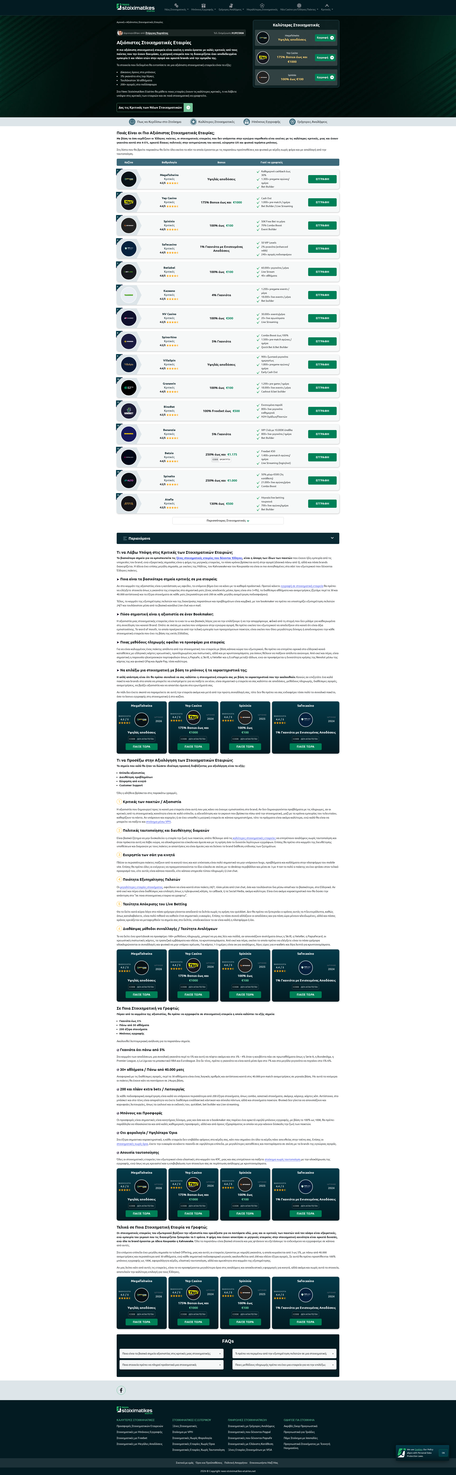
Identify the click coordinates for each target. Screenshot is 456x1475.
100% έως (221, 225)
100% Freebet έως (221, 411)
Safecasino (169, 246)
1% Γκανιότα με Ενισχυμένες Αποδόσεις (221, 248)
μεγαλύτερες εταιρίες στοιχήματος (141, 887)
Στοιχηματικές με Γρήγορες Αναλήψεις (251, 1426)
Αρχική (120, 22)
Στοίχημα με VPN (182, 1431)
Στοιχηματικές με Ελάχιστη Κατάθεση (250, 1443)
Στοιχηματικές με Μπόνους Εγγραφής (139, 1431)
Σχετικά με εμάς (184, 1462)
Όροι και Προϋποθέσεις (209, 1462)
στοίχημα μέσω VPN (158, 821)
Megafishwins (169, 177)
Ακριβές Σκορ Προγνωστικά (300, 1426)
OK (443, 1453)
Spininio (169, 223)
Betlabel (169, 269)
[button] (228, 538)
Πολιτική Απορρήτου (235, 1462)
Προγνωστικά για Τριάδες (299, 1431)
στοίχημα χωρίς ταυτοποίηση (282, 1159)
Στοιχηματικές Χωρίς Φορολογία (192, 1438)
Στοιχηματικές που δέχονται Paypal (249, 1431)
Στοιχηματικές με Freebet (132, 1438)
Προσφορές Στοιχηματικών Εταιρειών (140, 1426)
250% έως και (221, 454)
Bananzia (169, 432)
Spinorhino (169, 339)
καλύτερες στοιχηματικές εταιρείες (254, 838)
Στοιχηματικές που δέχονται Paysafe (250, 1438)
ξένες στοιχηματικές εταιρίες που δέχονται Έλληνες (209, 557)
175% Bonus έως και (221, 202)
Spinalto (169, 478)
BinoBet (169, 408)
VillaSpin (169, 362)
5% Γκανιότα (221, 341)
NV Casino (169, 316)
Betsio (169, 455)
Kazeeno (169, 292)
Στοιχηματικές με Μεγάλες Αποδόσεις (139, 1443)
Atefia (169, 501)
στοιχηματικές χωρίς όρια (132, 1143)
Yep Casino (169, 200)
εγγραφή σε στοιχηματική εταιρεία (302, 585)
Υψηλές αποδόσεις (221, 179)
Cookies (418, 1449)
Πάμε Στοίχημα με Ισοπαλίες (301, 1438)
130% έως (221, 503)
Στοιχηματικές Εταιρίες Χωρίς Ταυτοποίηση (198, 1449)
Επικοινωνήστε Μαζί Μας (264, 1462)
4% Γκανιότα (221, 295)
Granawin (169, 385)
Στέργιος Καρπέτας (157, 33)
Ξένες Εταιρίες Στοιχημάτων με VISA (250, 1449)
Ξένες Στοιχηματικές (184, 1426)
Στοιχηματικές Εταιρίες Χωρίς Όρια (193, 1443)
